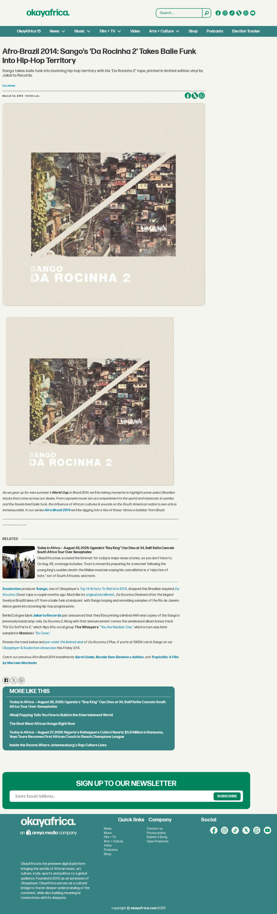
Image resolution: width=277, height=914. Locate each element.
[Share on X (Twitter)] (195, 95)
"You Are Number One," (117, 627)
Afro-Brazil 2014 (57, 510)
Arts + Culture (161, 31)
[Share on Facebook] (188, 95)
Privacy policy (156, 833)
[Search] (206, 13)
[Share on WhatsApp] (201, 95)
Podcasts (215, 31)
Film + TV (107, 31)
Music (79, 31)
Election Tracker (246, 31)
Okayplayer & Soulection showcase (29, 648)
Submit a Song (157, 837)
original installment (100, 595)
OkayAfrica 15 (29, 31)
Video (135, 31)
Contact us (155, 828)
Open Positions (158, 841)
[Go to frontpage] (48, 13)
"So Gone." (43, 633)
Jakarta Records (47, 616)
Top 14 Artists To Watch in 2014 (103, 589)
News (54, 31)
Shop (193, 31)
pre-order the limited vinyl (64, 642)
